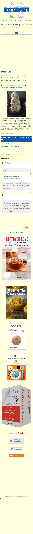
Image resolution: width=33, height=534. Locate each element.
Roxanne (6, 176)
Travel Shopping (21, 80)
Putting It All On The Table (13, 495)
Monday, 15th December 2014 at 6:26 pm (11, 178)
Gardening (24, 75)
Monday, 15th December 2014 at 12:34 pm (11, 165)
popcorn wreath (24, 118)
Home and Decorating (18, 77)
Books (3, 75)
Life (2, 80)
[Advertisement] (16, 52)
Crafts (14, 75)
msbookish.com (13, 162)
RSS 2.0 (25, 153)
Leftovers (27, 77)
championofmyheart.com (14, 176)
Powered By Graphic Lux (22, 496)
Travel (13, 80)
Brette (7, 87)
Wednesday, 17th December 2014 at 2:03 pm (11, 197)
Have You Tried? (6, 77)
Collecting (8, 75)
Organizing (8, 80)
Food (18, 75)
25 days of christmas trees (8, 133)
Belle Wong (7, 163)
